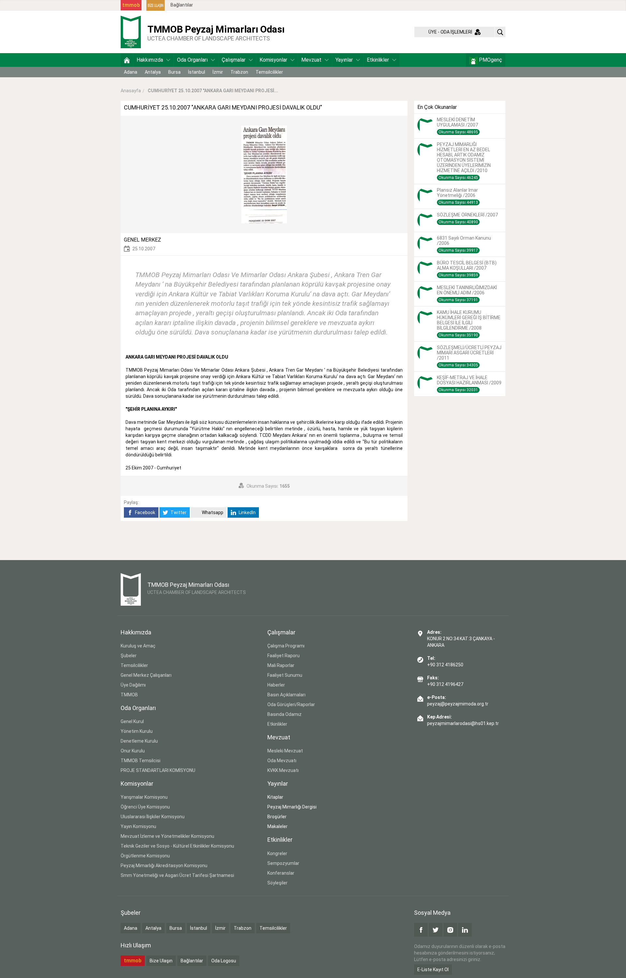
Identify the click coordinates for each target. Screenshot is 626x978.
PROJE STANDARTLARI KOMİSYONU (158, 770)
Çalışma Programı (286, 645)
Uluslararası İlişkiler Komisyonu (153, 816)
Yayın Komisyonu (138, 826)
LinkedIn (247, 512)
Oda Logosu (223, 960)
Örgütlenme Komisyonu (145, 855)
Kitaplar (275, 797)
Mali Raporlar (280, 665)
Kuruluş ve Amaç (138, 645)
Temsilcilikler (269, 72)
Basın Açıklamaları (286, 694)
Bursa (174, 72)
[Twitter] (435, 930)
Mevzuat (311, 60)
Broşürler (277, 816)
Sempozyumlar (283, 863)
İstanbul (196, 72)
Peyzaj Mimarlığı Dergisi (292, 806)
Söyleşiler (277, 882)
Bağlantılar (182, 4)
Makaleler (277, 826)
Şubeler (129, 655)
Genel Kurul (132, 721)
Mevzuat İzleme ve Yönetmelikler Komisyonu (167, 836)
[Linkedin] (465, 930)
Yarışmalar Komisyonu (144, 797)
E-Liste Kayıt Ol (433, 969)
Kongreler (277, 853)
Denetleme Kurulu (139, 741)
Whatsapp (212, 512)
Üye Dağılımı (133, 685)
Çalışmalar (234, 60)
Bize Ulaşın (161, 960)
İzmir (218, 72)
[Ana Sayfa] (127, 60)
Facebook (144, 512)
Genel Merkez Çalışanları (146, 675)
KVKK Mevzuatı (283, 770)
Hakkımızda (150, 60)
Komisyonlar (273, 60)
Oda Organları (192, 60)
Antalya (153, 72)
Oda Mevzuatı (281, 760)
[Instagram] (450, 930)
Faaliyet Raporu (283, 655)
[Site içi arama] (500, 32)
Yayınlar (344, 60)
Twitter (178, 512)
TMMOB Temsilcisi (140, 760)
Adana (130, 72)
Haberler (276, 685)
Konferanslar (280, 873)
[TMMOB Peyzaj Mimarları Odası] (131, 31)
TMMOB (129, 694)
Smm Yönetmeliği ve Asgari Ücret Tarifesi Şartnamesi (177, 875)
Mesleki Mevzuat (285, 750)
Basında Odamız (284, 714)
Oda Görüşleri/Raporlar (291, 704)
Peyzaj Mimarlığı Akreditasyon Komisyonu (164, 865)
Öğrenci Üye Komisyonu (145, 806)
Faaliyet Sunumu (284, 675)
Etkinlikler (378, 60)
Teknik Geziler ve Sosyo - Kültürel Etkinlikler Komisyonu (177, 846)
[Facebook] (421, 930)
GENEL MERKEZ (142, 240)
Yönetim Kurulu (137, 731)
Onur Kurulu (133, 750)
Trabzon (239, 72)
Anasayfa (131, 90)
